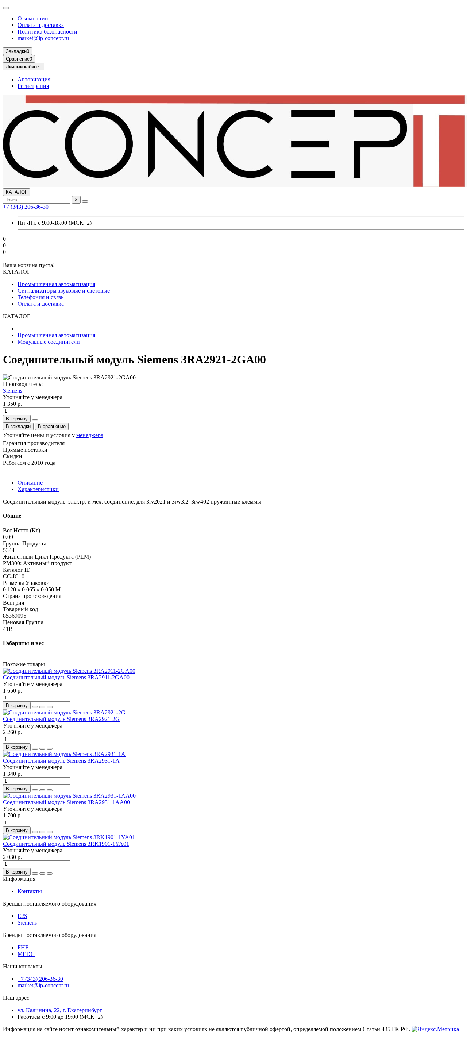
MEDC (26, 954)
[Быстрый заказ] (35, 420)
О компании (33, 18)
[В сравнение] (50, 707)
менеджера (89, 435)
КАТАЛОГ (16, 192)
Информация (19, 879)
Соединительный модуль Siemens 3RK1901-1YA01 (66, 844)
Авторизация (34, 79)
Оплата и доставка (41, 25)
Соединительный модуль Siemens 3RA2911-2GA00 (66, 677)
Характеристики (38, 489)
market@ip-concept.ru (43, 38)
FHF (23, 947)
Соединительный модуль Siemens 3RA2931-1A (61, 760)
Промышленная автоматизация (56, 284)
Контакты (30, 891)
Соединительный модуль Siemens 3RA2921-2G (61, 719)
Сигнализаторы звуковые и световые (64, 291)
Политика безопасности (47, 31)
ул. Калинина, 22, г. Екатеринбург (60, 1010)
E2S (22, 916)
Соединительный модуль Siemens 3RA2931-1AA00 (66, 802)
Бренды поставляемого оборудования (49, 904)
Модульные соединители (49, 342)
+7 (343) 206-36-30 (26, 207)
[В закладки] (42, 707)
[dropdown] (6, 8)
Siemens (12, 391)
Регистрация (33, 86)
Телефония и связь (40, 297)
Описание (30, 482)
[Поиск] (85, 201)
